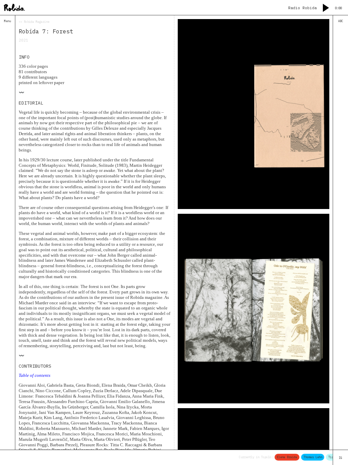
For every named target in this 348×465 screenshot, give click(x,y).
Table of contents (34, 375)
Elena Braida (283, 457)
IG (340, 458)
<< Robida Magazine (34, 21)
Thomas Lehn (309, 457)
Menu (7, 21)
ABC (340, 21)
